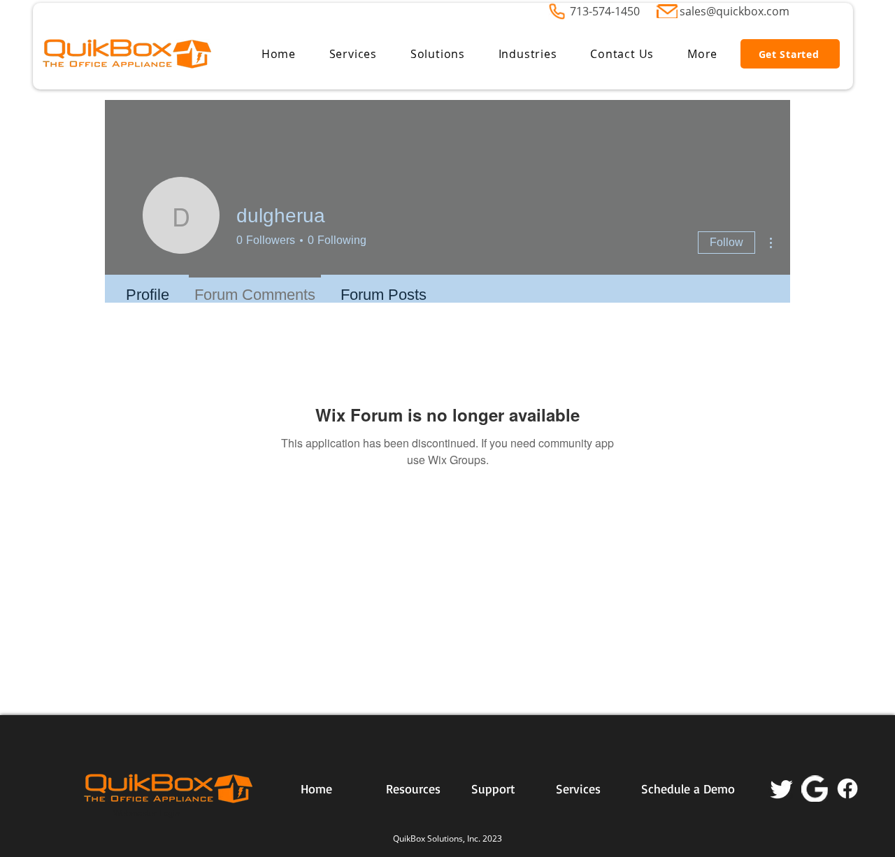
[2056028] (814, 788)
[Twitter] (781, 788)
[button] (353, 54)
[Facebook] (847, 788)
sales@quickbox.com (734, 11)
